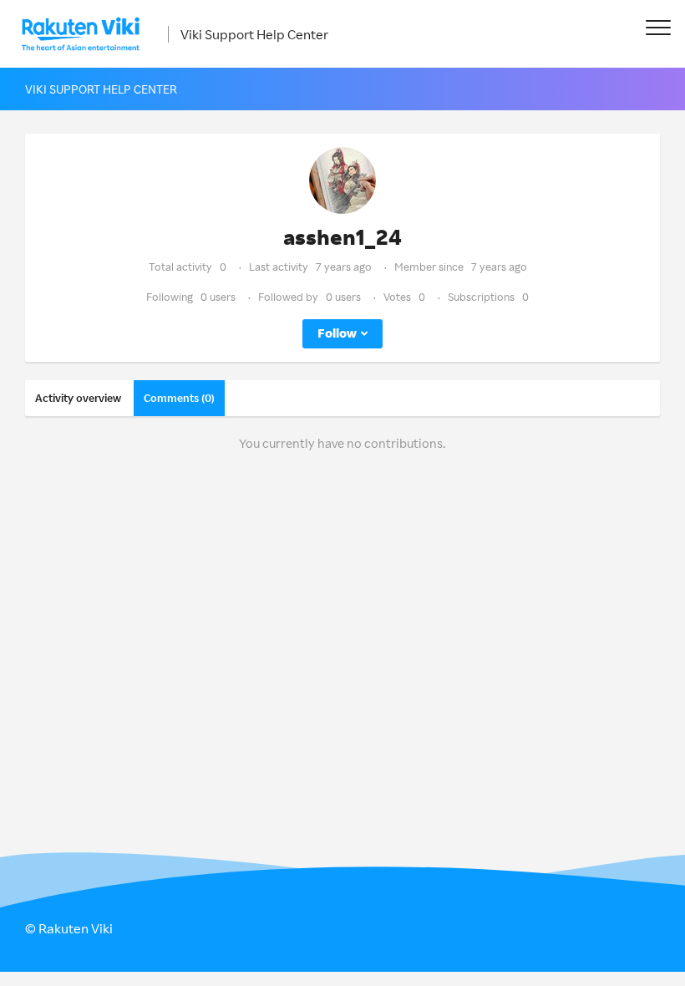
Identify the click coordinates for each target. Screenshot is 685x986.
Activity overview (78, 397)
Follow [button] (337, 333)
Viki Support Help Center (254, 34)
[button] (658, 27)
